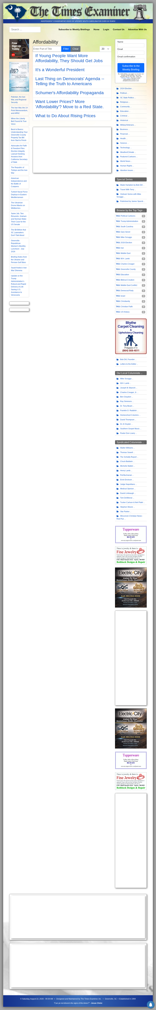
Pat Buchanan (126, 475)
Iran (122, 248)
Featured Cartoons (128, 157)
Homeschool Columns (129, 415)
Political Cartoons (128, 216)
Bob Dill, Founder (127, 359)
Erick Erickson (126, 480)
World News (125, 161)
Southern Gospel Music (130, 429)
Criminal (123, 116)
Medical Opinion (127, 489)
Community (125, 107)
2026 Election (126, 243)
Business (124, 129)
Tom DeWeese (126, 498)
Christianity (125, 301)
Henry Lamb (125, 470)
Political (123, 93)
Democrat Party (127, 291)
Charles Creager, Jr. (128, 392)
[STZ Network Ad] (19, 49)
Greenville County (128, 269)
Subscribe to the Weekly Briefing (131, 68)
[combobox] (25, 29)
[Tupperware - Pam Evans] (131, 534)
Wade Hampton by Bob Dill (131, 185)
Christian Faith (127, 307)
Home (96, 29)
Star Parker (124, 511)
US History (125, 312)
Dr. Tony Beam (126, 406)
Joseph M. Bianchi (127, 388)
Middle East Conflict (129, 285)
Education (124, 111)
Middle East (125, 253)
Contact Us (118, 29)
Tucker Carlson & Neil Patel (131, 502)
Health (123, 138)
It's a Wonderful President (60, 69)
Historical (124, 120)
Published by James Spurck (131, 201)
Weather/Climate (127, 152)
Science (123, 143)
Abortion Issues (126, 170)
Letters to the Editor (128, 364)
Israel (123, 296)
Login (106, 29)
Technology (125, 148)
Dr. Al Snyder (125, 424)
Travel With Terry (127, 189)
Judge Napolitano (127, 484)
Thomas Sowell (126, 452)
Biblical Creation (127, 280)
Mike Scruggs (126, 237)
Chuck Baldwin (126, 461)
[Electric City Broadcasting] (131, 587)
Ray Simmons (126, 401)
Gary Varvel (125, 232)
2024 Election (126, 88)
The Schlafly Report (128, 457)
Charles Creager (128, 264)
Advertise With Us (137, 29)
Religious (124, 102)
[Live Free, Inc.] (19, 77)
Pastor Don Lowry (127, 433)
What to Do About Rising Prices (65, 115)
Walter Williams (126, 448)
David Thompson (127, 420)
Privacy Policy (125, 78)
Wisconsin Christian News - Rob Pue (130, 517)
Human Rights (126, 166)
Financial (124, 134)
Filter (66, 49)
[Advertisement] (72, 150)
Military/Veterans (127, 125)
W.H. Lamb (125, 259)
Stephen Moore (126, 507)
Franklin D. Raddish (128, 410)
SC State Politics (127, 98)
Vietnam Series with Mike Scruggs (129, 195)
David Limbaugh (127, 493)
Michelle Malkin (126, 466)
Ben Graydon (125, 397)
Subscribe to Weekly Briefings (74, 29)
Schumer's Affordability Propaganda (69, 92)
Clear (75, 49)
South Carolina (127, 227)
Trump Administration (129, 221)
